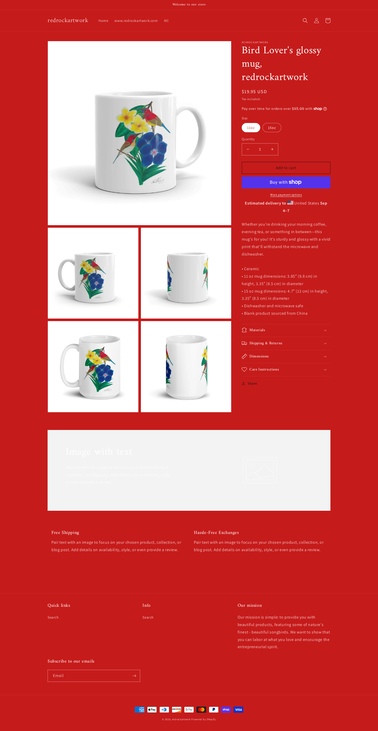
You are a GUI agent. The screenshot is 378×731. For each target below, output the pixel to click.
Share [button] (252, 383)
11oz (251, 127)
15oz (272, 127)
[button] (305, 20)
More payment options (286, 194)
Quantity (248, 139)
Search (53, 617)
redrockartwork (181, 719)
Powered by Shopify (203, 719)
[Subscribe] (134, 676)
